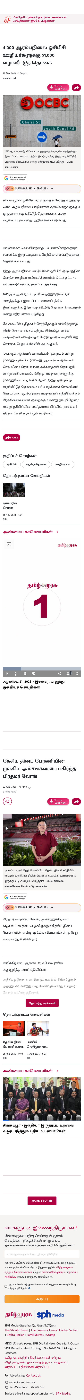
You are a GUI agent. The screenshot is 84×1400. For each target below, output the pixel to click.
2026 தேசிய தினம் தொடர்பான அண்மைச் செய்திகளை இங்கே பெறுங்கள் (39, 19)
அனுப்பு (42, 1299)
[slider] (42, 668)
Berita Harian (15, 1335)
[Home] (50, 1314)
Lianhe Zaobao (68, 1330)
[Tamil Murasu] (18, 1314)
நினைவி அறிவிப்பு (35, 1367)
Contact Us (33, 1375)
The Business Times (44, 1330)
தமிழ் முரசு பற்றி (15, 1357)
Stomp (50, 1335)
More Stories (42, 1200)
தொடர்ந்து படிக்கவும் (42, 1003)
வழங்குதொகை (36, 464)
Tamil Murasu (35, 1335)
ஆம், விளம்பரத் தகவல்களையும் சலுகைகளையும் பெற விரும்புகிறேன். (42, 1286)
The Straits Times (16, 1330)
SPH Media (63, 1393)
